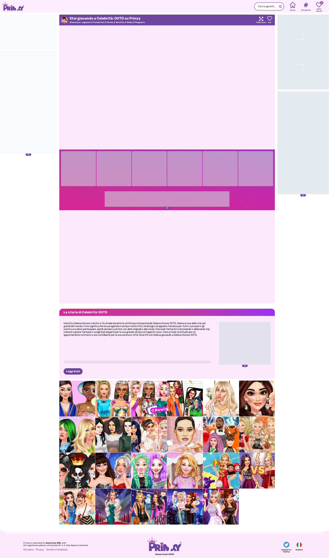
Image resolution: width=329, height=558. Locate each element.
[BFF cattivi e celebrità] (185, 507)
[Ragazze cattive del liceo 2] (185, 398)
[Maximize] (261, 20)
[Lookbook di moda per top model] (257, 434)
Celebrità (98, 22)
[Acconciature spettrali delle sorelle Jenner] (221, 434)
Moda (130, 22)
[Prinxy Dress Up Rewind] (149, 398)
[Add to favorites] (269, 20)
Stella (109, 22)
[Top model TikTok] (113, 398)
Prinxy (26, 543)
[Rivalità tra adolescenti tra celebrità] (113, 471)
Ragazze (140, 22)
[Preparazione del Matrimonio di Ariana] (257, 398)
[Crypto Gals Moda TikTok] (77, 398)
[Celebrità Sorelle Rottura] (257, 471)
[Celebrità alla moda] (149, 507)
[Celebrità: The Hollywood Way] (221, 507)
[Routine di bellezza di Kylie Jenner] (185, 434)
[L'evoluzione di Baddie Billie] (221, 398)
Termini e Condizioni (57, 549)
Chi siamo (28, 549)
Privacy (40, 549)
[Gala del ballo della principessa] (221, 471)
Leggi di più (73, 371)
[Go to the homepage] (12, 6)
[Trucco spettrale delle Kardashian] (77, 471)
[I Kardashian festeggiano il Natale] (113, 434)
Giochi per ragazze (80, 22)
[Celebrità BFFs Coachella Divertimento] (77, 507)
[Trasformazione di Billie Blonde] (77, 434)
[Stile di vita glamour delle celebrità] (113, 507)
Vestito (120, 22)
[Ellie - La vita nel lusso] (185, 471)
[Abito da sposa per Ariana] (149, 434)
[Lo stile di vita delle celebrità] (149, 471)
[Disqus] (167, 256)
